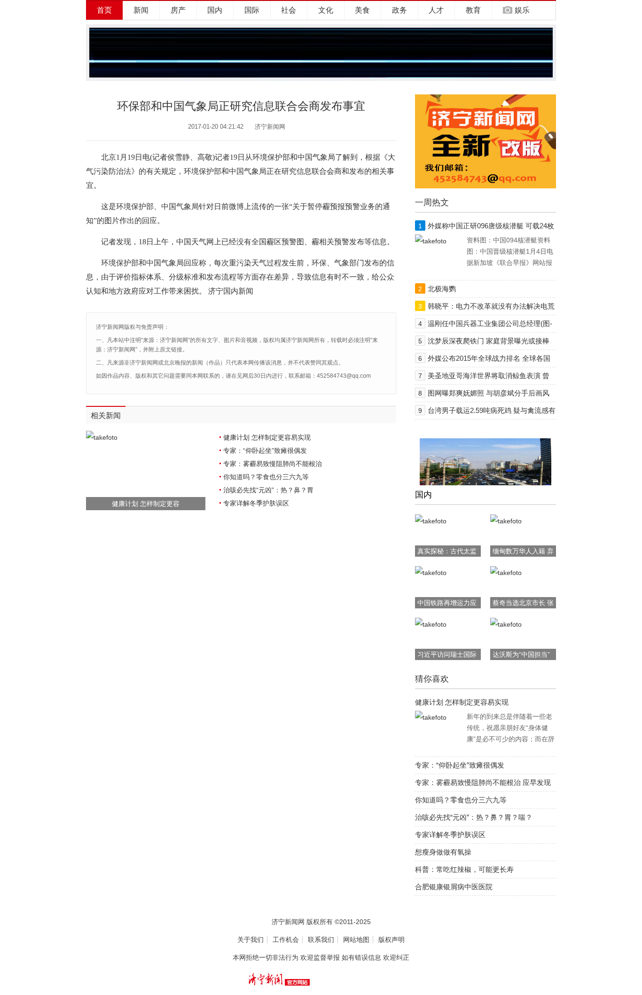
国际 (251, 10)
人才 (436, 10)
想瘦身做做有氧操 (443, 852)
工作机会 (286, 939)
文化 (325, 10)
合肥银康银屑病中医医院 (454, 887)
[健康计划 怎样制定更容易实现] (430, 717)
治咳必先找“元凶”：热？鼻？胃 (268, 490)
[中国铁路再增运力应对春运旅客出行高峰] (430, 572)
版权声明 (391, 939)
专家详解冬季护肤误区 (256, 503)
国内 (214, 10)
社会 (288, 10)
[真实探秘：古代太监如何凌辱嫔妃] (430, 521)
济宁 (215, 291)
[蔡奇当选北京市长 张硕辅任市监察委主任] (506, 572)
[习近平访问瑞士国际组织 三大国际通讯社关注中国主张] (430, 624)
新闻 (141, 10)
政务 (399, 10)
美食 (362, 10)
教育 (473, 10)
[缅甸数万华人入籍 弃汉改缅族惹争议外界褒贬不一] (506, 521)
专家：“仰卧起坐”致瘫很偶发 (265, 450)
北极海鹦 (442, 289)
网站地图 (356, 939)
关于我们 (250, 939)
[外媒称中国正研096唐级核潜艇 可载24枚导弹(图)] (430, 241)
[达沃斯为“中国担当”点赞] (506, 624)
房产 (178, 10)
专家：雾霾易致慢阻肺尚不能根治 (272, 463)
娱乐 (522, 10)
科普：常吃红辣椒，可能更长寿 (464, 869)
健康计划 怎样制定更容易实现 (267, 437)
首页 (104, 10)
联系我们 (321, 939)
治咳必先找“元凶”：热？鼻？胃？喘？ (473, 817)
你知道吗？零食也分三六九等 (266, 477)
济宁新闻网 (270, 126)
